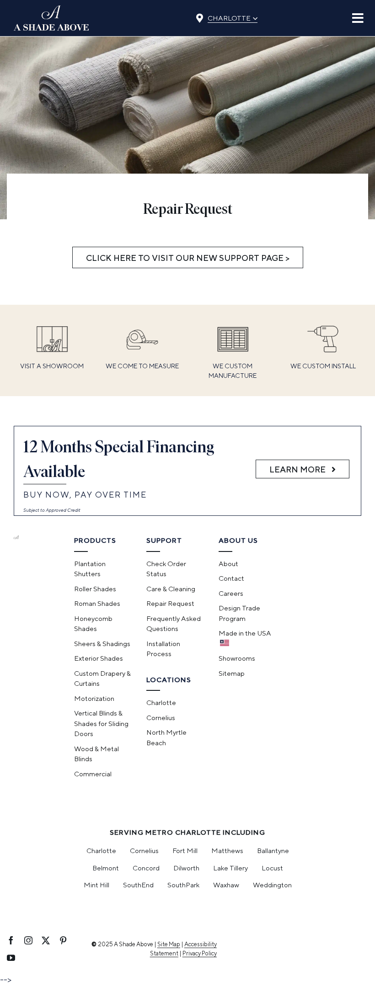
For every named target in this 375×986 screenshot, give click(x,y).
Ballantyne (273, 850)
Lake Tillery (230, 868)
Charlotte (232, 16)
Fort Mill (185, 850)
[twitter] (46, 940)
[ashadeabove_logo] (51, 9)
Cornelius (144, 850)
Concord (146, 868)
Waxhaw (226, 885)
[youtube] (11, 958)
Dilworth (186, 868)
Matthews (227, 850)
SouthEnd (138, 885)
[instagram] (28, 940)
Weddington (272, 885)
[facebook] (11, 940)
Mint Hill (96, 885)
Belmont (105, 868)
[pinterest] (63, 940)
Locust (272, 868)
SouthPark (183, 885)
